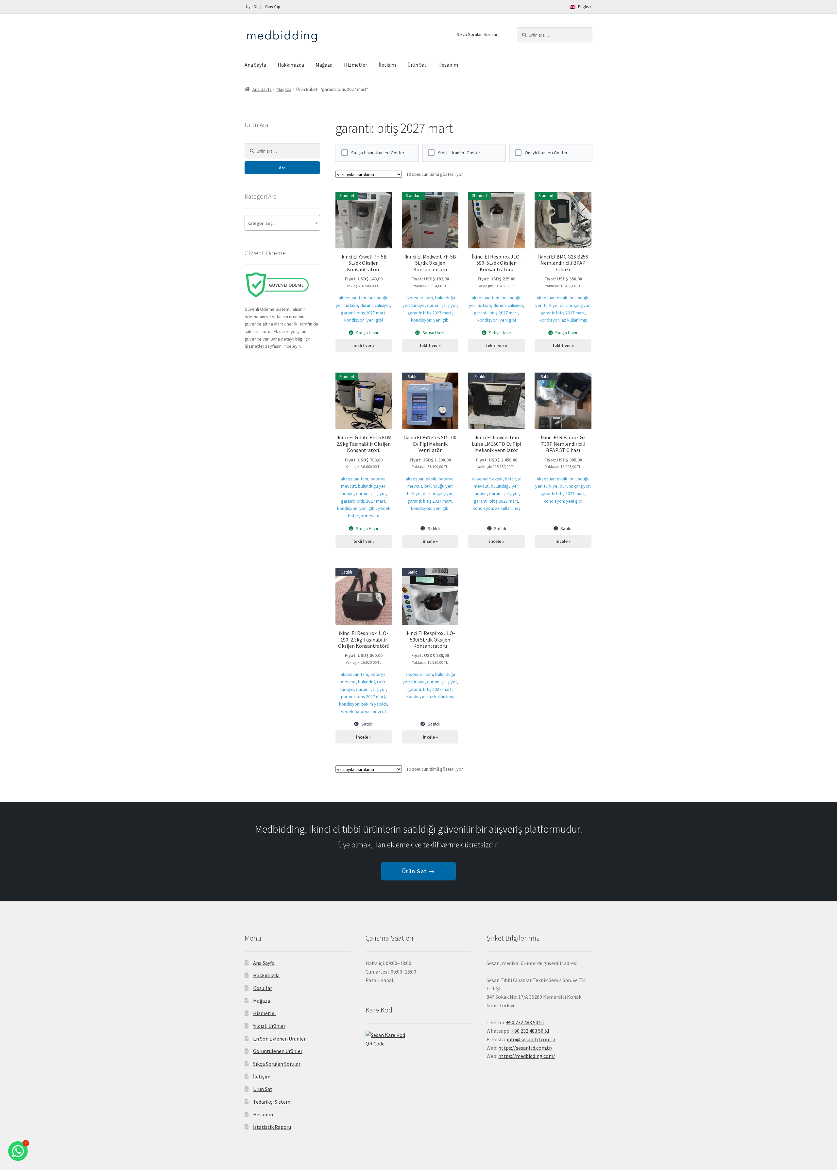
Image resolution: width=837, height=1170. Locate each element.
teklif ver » (363, 345)
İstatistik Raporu (272, 1127)
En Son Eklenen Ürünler (279, 1038)
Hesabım (448, 64)
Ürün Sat (417, 64)
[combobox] (282, 223)
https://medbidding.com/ (526, 1056)
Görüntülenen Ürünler (277, 1051)
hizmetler (254, 346)
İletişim (387, 64)
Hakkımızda (291, 64)
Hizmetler (355, 64)
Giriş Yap (272, 6)
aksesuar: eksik (552, 298)
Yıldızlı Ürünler (269, 1026)
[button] (18, 1151)
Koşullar (262, 988)
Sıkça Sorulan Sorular (477, 34)
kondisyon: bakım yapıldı (363, 704)
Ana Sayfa (255, 64)
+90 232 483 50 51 (530, 1031)
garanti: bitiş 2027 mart (363, 313)
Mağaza (324, 64)
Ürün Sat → (418, 871)
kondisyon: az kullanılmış (563, 320)
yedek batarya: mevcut (363, 711)
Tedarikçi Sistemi (272, 1101)
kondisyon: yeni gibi (363, 320)
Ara (282, 168)
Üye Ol (251, 6)
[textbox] (282, 223)
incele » (430, 541)
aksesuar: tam (352, 298)
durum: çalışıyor (375, 305)
